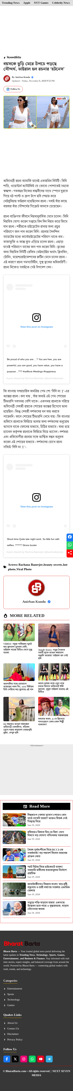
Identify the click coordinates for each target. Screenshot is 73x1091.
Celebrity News (61, 3)
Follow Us (15, 89)
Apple (26, 3)
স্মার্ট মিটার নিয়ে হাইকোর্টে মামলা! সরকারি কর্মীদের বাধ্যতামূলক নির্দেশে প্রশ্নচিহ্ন (47, 870)
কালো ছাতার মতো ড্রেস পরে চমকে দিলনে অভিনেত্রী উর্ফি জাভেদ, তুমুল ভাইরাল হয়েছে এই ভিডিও (53, 688)
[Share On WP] (70, 546)
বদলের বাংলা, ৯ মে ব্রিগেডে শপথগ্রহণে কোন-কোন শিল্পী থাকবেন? (51, 721)
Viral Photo (24, 569)
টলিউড (17, 58)
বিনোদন (10, 58)
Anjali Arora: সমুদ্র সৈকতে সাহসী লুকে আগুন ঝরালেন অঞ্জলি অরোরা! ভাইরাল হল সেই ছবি (53, 654)
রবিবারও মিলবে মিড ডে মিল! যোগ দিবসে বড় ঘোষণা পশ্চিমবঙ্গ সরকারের (48, 834)
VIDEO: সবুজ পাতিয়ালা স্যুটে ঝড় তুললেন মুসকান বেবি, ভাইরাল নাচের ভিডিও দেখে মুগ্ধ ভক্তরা (17, 648)
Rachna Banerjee (34, 378)
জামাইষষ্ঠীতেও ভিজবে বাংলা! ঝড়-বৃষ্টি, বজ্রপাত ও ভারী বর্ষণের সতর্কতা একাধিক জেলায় (49, 887)
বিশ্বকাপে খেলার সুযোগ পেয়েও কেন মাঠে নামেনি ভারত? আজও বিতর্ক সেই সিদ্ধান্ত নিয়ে (47, 818)
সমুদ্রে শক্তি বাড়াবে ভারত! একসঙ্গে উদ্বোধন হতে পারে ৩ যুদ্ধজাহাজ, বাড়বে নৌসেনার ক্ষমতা (48, 906)
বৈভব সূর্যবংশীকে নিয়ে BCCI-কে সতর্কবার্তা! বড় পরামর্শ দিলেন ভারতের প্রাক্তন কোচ (47, 853)
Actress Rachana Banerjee (25, 564)
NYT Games (41, 3)
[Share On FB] (70, 538)
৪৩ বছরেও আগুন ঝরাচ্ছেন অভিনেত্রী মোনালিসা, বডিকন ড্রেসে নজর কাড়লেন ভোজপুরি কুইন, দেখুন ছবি (17, 728)
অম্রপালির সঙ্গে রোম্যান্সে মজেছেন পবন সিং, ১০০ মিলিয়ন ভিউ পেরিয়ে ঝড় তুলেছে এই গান (18, 686)
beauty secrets (53, 564)
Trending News (11, 3)
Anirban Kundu (22, 77)
